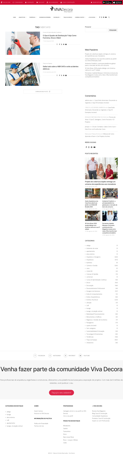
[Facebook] (99, 17)
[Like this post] (57, 44)
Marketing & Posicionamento (102, 314)
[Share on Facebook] (59, 44)
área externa (102, 254)
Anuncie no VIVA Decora (41, 413)
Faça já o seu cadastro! (61, 392)
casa (102, 268)
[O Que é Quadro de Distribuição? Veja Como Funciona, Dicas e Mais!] (22, 43)
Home (14, 17)
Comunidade (19, 2)
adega (102, 245)
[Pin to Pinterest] (63, 44)
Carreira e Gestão (79, 17)
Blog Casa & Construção (99, 413)
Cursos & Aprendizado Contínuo (102, 280)
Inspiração (30, 2)
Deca (64, 434)
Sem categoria (102, 328)
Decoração (56, 17)
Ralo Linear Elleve (68, 437)
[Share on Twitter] (61, 44)
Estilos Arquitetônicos (102, 297)
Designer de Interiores (45, 17)
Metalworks (66, 426)
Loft (102, 305)
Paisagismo (102, 323)
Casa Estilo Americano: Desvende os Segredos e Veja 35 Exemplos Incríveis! (100, 110)
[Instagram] (101, 17)
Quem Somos (38, 411)
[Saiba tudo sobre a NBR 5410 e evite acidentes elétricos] (22, 74)
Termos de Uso (39, 426)
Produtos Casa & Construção (101, 418)
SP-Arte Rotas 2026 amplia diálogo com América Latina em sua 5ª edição (92, 226)
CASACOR (102, 271)
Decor (102, 282)
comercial (102, 277)
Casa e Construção (69, 2)
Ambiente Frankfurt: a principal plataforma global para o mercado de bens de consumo (100, 64)
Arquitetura (22, 17)
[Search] (109, 17)
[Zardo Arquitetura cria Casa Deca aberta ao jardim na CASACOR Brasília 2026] (92, 193)
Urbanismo (102, 343)
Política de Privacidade (41, 423)
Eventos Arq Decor (102, 300)
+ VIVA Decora (91, 17)
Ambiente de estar (102, 248)
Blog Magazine (53, 2)
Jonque (87, 127)
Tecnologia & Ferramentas (102, 334)
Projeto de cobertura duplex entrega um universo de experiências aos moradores (100, 55)
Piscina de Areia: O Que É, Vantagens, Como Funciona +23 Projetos (100, 119)
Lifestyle (102, 303)
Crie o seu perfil (68, 416)
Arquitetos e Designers (102, 257)
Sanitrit (65, 428)
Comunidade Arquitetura (100, 416)
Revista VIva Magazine (99, 411)
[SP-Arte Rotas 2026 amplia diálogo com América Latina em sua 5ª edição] (92, 216)
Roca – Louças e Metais (70, 440)
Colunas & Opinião (102, 274)
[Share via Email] (66, 44)
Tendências (32, 17)
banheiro (102, 263)
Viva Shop (41, 2)
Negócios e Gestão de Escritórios (102, 320)
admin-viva (88, 100)
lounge (102, 308)
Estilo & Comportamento (102, 294)
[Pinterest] (103, 17)
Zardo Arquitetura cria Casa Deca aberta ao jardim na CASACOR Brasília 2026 (101, 60)
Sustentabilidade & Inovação (102, 331)
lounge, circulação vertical (102, 311)
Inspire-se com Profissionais (101, 421)
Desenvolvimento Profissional (102, 288)
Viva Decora (6, 2)
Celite (65, 443)
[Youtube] (106, 17)
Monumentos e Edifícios (102, 317)
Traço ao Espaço (68, 17)
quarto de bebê (102, 325)
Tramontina (66, 431)
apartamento (102, 251)
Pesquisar (88, 27)
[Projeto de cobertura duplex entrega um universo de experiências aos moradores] (101, 168)
